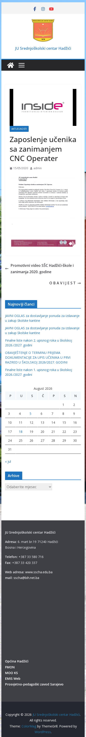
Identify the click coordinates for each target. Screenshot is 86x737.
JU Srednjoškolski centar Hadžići (43, 48)
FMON (10, 667)
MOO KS (11, 673)
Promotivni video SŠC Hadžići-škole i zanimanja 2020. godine (42, 269)
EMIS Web (12, 678)
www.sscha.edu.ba (39, 572)
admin (37, 168)
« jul (8, 461)
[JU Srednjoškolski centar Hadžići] (10, 65)
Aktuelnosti (19, 128)
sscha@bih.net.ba (26, 578)
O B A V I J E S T (62, 282)
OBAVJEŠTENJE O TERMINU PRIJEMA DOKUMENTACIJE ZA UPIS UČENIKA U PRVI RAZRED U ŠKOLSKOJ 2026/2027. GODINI (37, 357)
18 (20, 431)
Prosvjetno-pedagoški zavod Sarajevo (34, 684)
